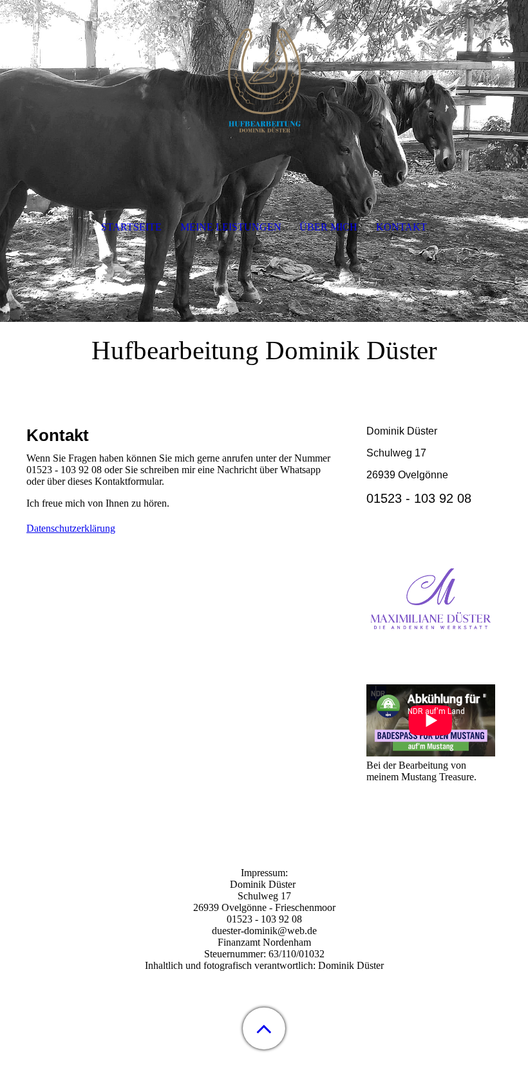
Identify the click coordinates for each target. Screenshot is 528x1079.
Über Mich (328, 226)
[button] (264, 1028)
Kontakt (401, 226)
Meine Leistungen (230, 226)
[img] (264, 80)
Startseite (131, 226)
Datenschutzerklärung (70, 528)
